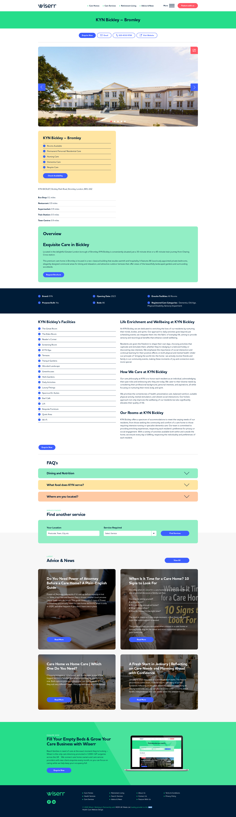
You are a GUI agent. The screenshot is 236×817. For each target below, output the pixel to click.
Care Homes (94, 6)
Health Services (89, 796)
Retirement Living (128, 6)
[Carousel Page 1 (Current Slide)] (111, 121)
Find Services (175, 533)
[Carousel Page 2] (114, 121)
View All (177, 560)
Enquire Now (59, 770)
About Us (141, 793)
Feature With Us (144, 799)
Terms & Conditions (173, 793)
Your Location (54, 527)
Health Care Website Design (92, 810)
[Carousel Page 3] (118, 121)
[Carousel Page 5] (125, 121)
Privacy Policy (171, 796)
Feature (187, 5)
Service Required (113, 527)
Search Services (117, 796)
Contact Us (142, 796)
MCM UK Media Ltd (123, 807)
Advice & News (147, 6)
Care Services (110, 6)
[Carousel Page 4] (121, 121)
